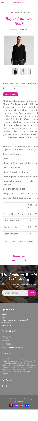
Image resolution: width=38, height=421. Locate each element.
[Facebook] (2, 386)
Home (11, 12)
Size (4, 88)
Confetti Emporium (17, 399)
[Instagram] (7, 386)
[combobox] (19, 88)
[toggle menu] (2, 3)
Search (4, 315)
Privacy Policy (6, 323)
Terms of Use (6, 325)
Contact (5, 317)
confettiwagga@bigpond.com (13, 347)
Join (32, 293)
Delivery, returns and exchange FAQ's (15, 320)
